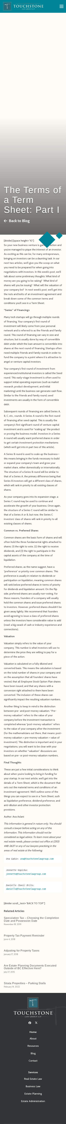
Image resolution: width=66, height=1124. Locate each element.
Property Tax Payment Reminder (24, 935)
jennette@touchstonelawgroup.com (26, 874)
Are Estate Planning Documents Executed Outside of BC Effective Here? (30, 967)
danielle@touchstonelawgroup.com (26, 889)
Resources (33, 1045)
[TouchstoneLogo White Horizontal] (24, 6)
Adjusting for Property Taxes (21, 950)
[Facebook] (30, 1023)
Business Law (33, 1086)
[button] (62, 6)
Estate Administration (33, 1101)
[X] (36, 1023)
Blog (33, 1053)
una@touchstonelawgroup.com (37, 858)
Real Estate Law (33, 1078)
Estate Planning (33, 1093)
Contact (33, 1060)
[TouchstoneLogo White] (33, 1008)
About (33, 1038)
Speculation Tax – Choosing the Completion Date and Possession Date (31, 919)
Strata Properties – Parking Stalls (25, 983)
